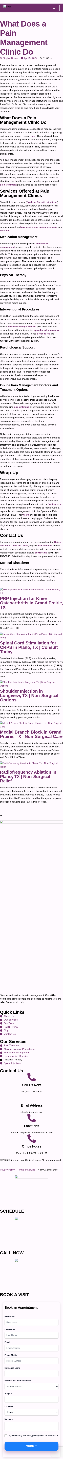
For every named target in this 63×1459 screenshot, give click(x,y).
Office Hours (31, 1146)
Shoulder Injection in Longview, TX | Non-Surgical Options (29, 695)
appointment (21, 407)
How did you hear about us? (18, 1381)
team (26, 514)
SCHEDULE (12, 1211)
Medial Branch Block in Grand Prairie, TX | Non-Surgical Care (31, 734)
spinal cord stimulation (47, 330)
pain (33, 136)
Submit (31, 1446)
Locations (31, 1126)
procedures (43, 333)
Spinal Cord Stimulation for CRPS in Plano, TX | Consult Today (29, 647)
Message (9, 1419)
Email (7, 1342)
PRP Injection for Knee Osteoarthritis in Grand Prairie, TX (31, 603)
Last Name (10, 1329)
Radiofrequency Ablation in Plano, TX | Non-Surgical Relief (28, 776)
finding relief (55, 504)
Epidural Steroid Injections (42, 202)
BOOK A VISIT (14, 1294)
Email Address (31, 1105)
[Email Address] (31, 1097)
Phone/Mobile (11, 1355)
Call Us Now (31, 1085)
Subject (8, 1394)
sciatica (4, 230)
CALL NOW (12, 1252)
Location (9, 1406)
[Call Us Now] (31, 1077)
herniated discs (29, 227)
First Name (10, 1317)
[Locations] (31, 1118)
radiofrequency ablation (22, 326)
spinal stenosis (48, 227)
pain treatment (8, 184)
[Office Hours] (31, 1138)
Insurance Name (12, 1368)
